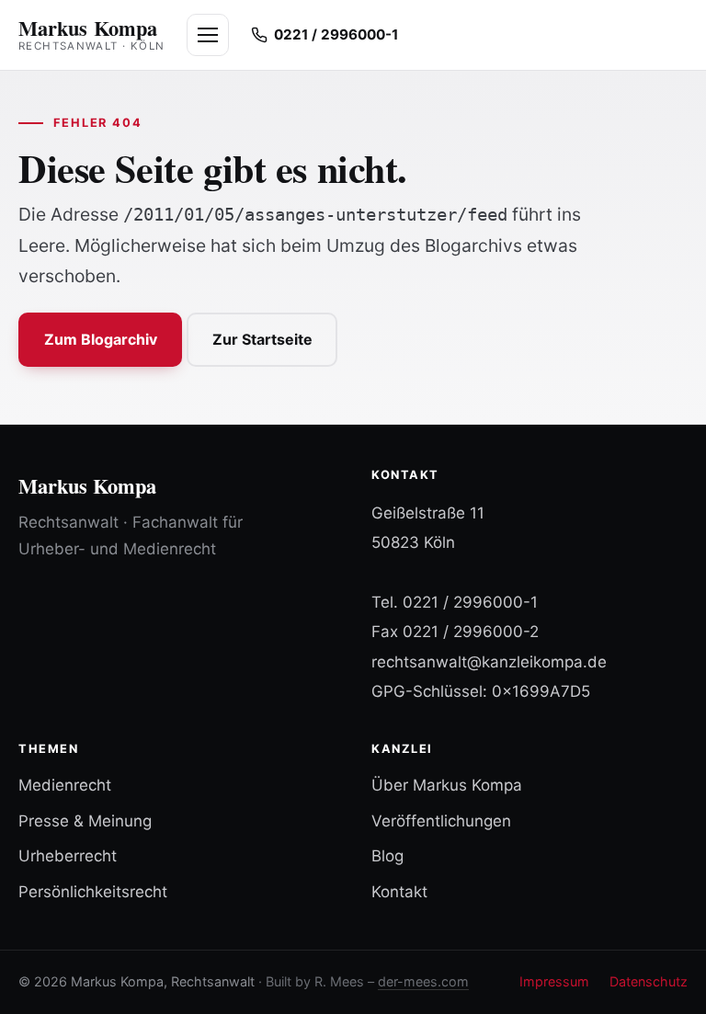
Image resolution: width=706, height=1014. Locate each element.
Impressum (554, 981)
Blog (387, 856)
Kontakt (399, 892)
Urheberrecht (67, 856)
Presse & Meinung (85, 821)
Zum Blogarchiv (100, 339)
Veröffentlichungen (441, 821)
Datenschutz (648, 981)
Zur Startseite (262, 339)
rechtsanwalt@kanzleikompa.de (489, 662)
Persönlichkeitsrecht (92, 892)
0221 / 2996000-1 (470, 602)
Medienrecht (64, 785)
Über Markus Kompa (446, 785)
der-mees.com (423, 981)
